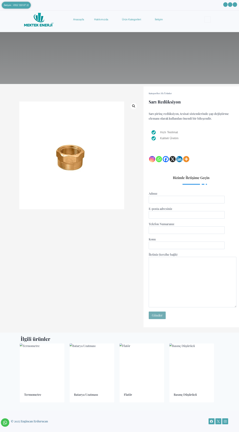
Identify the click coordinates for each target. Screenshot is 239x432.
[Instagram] (152, 159)
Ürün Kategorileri (131, 19)
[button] (134, 106)
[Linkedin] (179, 159)
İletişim (159, 19)
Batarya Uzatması (86, 394)
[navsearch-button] (208, 19)
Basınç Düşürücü (185, 394)
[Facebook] (166, 159)
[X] (173, 159)
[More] (186, 159)
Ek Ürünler (166, 93)
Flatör (128, 394)
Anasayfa (78, 19)
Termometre (32, 394)
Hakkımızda (101, 19)
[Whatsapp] (159, 159)
